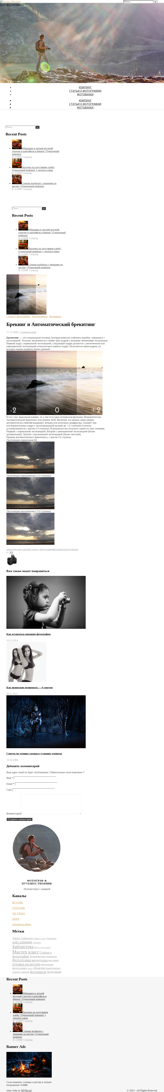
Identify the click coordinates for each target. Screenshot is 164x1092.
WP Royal (26, 1090)
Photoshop (51, 938)
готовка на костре (26, 964)
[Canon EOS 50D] (11, 565)
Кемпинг (85, 87)
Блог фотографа (10, 4)
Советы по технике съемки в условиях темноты (34, 753)
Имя (9, 778)
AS (11, 552)
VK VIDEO (18, 913)
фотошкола (55, 316)
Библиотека (23, 946)
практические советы (18, 549)
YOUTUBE (18, 908)
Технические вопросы (43, 956)
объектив (39, 968)
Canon (37, 938)
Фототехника (21, 960)
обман (30, 968)
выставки (53, 960)
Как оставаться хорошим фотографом (28, 634)
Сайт (9, 789)
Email (10, 783)
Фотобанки (85, 94)
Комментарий (13, 813)
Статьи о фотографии (85, 91)
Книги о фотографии (42, 947)
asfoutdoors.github (21, 924)
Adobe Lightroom (22, 938)
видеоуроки (40, 960)
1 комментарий (28, 332)
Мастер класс (25, 951)
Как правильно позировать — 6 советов (29, 687)
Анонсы (37, 942)
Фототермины (39, 316)
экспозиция (71, 549)
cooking (43, 939)
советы (25, 972)
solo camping (22, 942)
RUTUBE (17, 902)
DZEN (15, 919)
